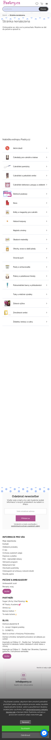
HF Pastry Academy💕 (11, 605)
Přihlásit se (25, 518)
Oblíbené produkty (10, 547)
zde (40, 715)
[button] (44, 733)
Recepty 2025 (8, 587)
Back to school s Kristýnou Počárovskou (18, 634)
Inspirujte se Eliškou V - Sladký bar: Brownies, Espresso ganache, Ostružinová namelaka (24, 650)
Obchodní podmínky (10, 568)
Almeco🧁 (6, 608)
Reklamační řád (8, 565)
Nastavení (25, 722)
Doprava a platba (9, 556)
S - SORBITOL (8, 630)
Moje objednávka (9, 541)
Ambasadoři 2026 (9, 583)
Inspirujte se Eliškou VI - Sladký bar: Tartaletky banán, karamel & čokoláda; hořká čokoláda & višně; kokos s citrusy (24, 644)
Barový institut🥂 (9, 611)
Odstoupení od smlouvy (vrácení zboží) (18, 571)
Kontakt (5, 544)
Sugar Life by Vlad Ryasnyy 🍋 (15, 601)
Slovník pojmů (8, 574)
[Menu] (46, 3)
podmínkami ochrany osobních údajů (25, 526)
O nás (4, 550)
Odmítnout (25, 735)
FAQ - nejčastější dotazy (12, 559)
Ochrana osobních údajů (12, 553)
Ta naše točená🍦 (9, 614)
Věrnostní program (10, 562)
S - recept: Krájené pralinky (13, 627)
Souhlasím (25, 728)
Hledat (43, 9)
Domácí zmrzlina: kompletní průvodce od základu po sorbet (23, 638)
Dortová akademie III (10, 624)
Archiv (6, 591)
